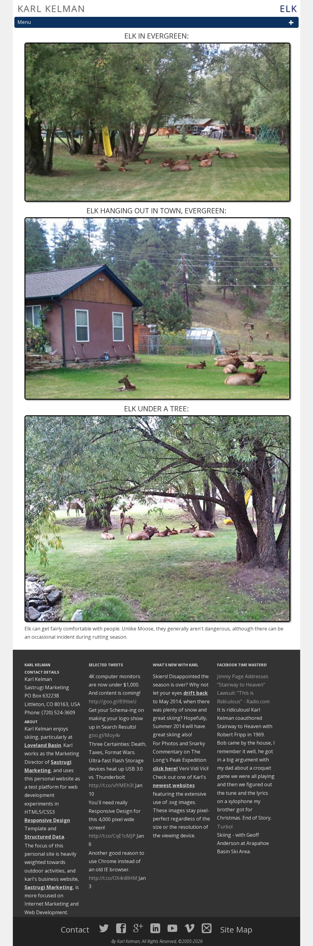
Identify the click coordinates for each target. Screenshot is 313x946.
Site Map (236, 929)
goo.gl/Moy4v (104, 735)
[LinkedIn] (155, 928)
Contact (76, 929)
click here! (165, 768)
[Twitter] (104, 928)
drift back (195, 693)
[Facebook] (121, 928)
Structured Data (44, 836)
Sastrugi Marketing (48, 887)
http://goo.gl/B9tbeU (113, 701)
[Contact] (206, 928)
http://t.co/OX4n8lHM (113, 878)
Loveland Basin (42, 745)
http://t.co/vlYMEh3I (111, 785)
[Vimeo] (189, 928)
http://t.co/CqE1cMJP (112, 835)
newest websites (174, 785)
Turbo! (225, 826)
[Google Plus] (138, 928)
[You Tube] (172, 928)
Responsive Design (47, 820)
